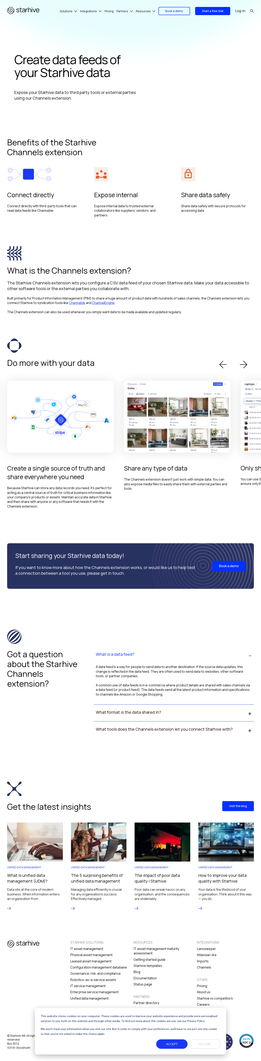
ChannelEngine (103, 303)
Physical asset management (91, 955)
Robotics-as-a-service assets (93, 980)
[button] (223, 365)
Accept (172, 1044)
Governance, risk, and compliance (95, 973)
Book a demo (174, 11)
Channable (77, 303)
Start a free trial (212, 11)
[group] (35, 866)
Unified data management (89, 998)
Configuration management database (98, 967)
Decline (205, 1044)
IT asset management (86, 948)
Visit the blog (238, 806)
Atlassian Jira (206, 955)
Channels (204, 967)
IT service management (88, 986)
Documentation (145, 978)
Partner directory (146, 1003)
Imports (203, 961)
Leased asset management (91, 961)
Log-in (240, 11)
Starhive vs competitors (215, 998)
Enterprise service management (94, 992)
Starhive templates (148, 965)
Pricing (202, 986)
